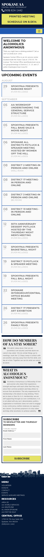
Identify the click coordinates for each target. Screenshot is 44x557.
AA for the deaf (9, 512)
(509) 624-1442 (13, 10)
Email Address (9, 431)
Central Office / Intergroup (14, 5)
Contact (6, 490)
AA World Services (10, 505)
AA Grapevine (8, 507)
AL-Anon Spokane (10, 509)
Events (5, 493)
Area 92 (5, 502)
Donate (5, 488)
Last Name (7, 447)
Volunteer (6, 485)
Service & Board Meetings (13, 495)
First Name (7, 439)
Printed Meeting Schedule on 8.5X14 (22, 19)
